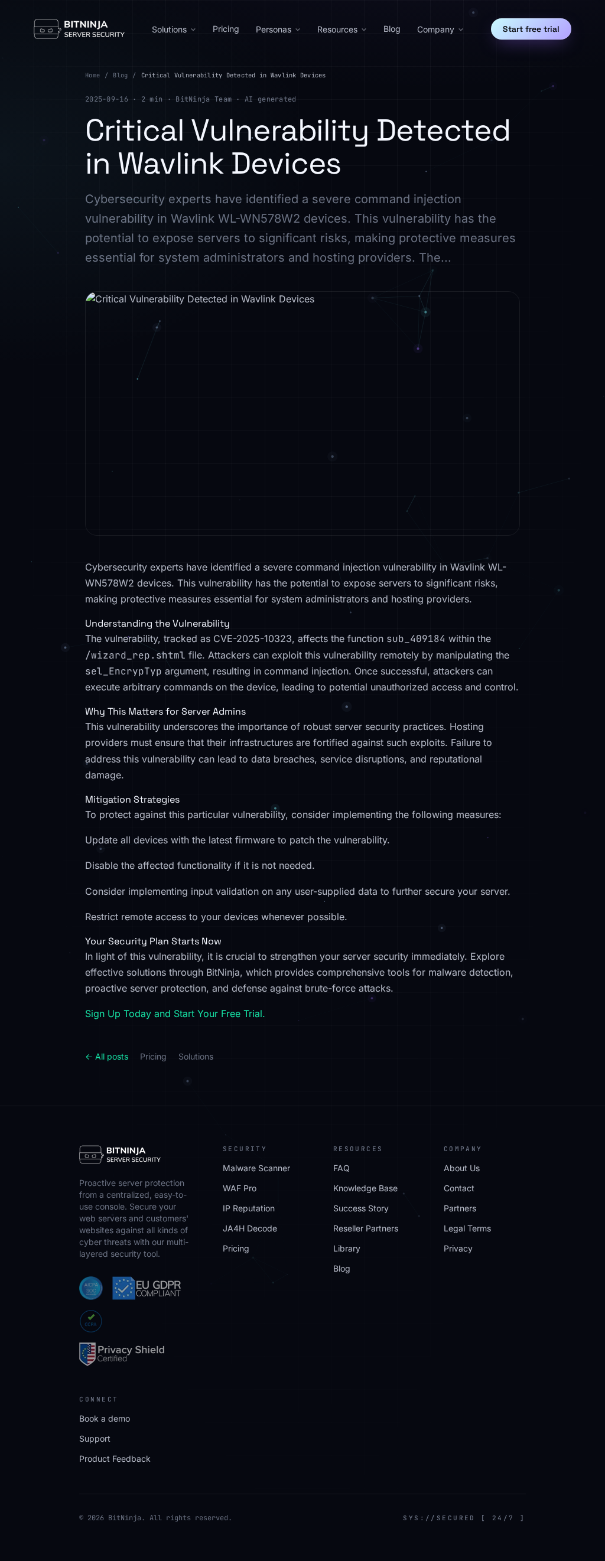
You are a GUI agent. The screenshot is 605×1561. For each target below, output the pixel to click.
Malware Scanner (256, 1168)
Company (435, 29)
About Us (462, 1168)
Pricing (226, 29)
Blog (392, 29)
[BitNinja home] (79, 29)
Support (94, 1438)
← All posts (106, 1056)
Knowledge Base (365, 1188)
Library (346, 1248)
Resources (337, 29)
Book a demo (104, 1418)
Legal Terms (467, 1228)
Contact (459, 1188)
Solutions (169, 29)
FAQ (341, 1168)
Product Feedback (115, 1459)
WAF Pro (239, 1188)
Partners (460, 1208)
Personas (273, 29)
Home (92, 75)
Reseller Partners (365, 1228)
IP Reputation (249, 1208)
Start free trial (531, 29)
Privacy (458, 1248)
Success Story (361, 1208)
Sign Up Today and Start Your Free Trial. (175, 1013)
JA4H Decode (250, 1228)
